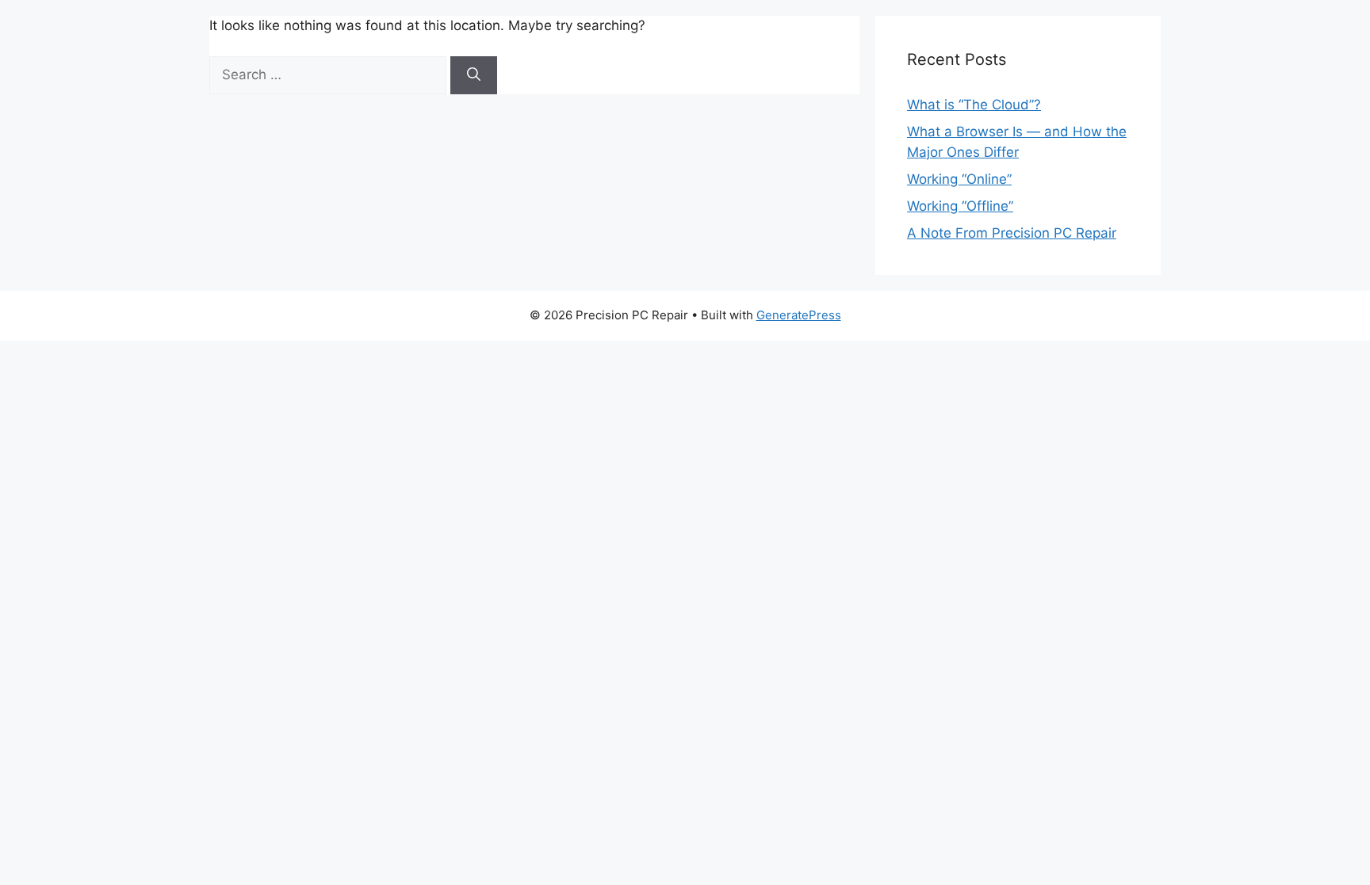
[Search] (473, 75)
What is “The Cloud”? (974, 105)
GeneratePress (798, 314)
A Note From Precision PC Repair (1011, 233)
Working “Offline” (960, 206)
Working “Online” (959, 179)
